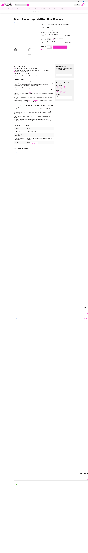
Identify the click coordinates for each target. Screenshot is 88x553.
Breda (62, 11)
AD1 (32, 90)
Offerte (85, 4)
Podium (22, 8)
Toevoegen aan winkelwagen (60, 47)
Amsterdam (57, 11)
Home (12, 14)
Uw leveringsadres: (60, 72)
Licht (3, 8)
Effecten (37, 8)
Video (13, 8)
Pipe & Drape (43, 8)
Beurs (50, 8)
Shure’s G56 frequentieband (33, 100)
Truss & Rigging (29, 8)
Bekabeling (62, 8)
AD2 (30, 92)
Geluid (8, 8)
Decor (55, 8)
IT (17, 8)
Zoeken (28, 5)
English (85, 1)
